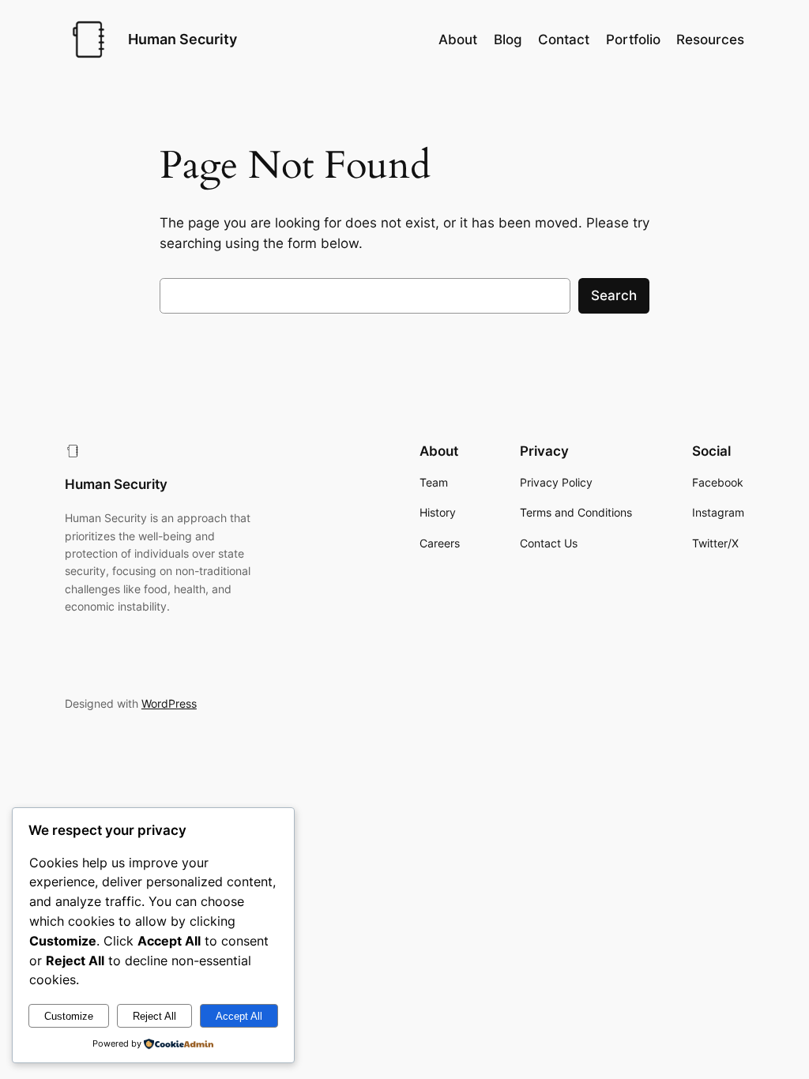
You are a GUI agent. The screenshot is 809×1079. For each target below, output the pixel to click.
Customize (68, 1016)
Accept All (239, 1016)
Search (614, 295)
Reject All (154, 1016)
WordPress (169, 703)
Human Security (182, 39)
